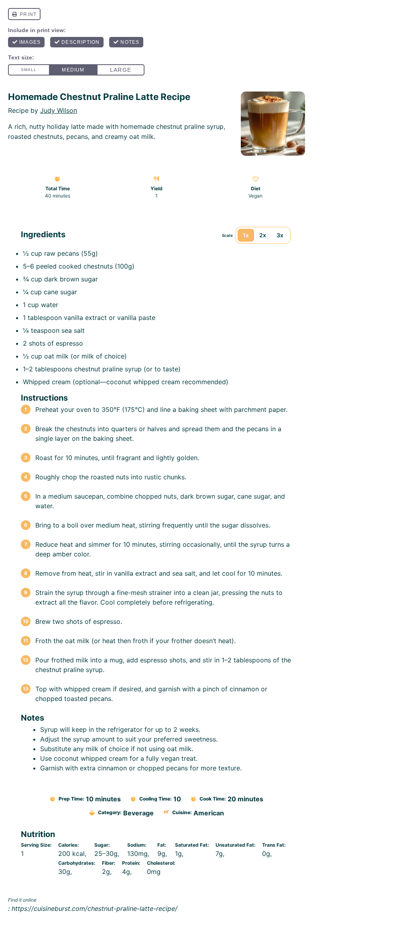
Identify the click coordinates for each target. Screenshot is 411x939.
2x (262, 235)
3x (280, 235)
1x (246, 235)
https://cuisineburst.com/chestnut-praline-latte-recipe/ (94, 908)
